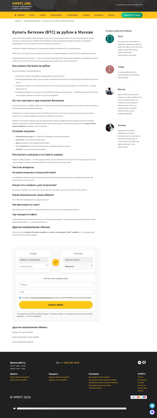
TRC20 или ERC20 (95, 388)
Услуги (43, 15)
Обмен (32, 15)
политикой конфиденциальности (42, 298)
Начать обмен (55, 305)
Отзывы (86, 15)
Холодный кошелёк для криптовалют (103, 382)
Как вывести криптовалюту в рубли (103, 380)
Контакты (99, 15)
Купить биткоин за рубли (19, 377)
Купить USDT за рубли (18, 380)
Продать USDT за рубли (58, 380)
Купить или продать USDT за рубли (25, 337)
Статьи (140, 377)
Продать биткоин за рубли (22, 332)
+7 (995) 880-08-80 (70, 362)
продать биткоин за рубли (36, 232)
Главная (20, 15)
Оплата (111, 15)
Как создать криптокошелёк (100, 385)
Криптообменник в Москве (22, 342)
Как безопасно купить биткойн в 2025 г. (130, 4)
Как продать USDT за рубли (99, 377)
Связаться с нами (132, 15)
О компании (72, 15)
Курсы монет (56, 15)
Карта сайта (142, 388)
